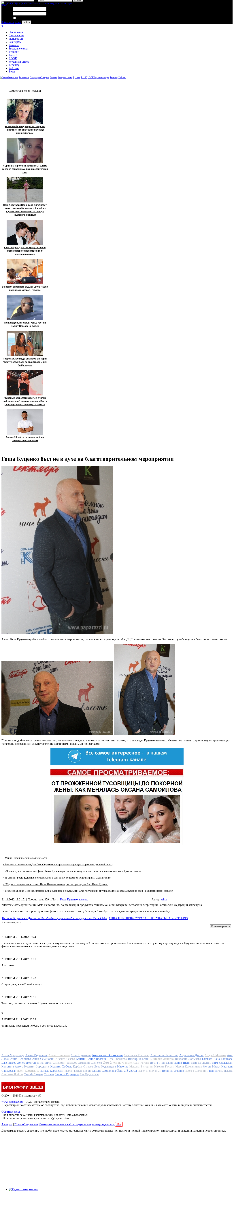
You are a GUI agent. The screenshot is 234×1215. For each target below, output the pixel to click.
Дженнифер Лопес (13, 1062)
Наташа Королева (51, 1070)
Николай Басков (72, 1070)
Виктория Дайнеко (162, 1058)
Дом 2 (107, 1062)
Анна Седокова (20, 1059)
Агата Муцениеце (12, 1055)
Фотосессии (16, 35)
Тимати (49, 1074)
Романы (14, 45)
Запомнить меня (26, 18)
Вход (12, 71)
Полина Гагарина (173, 1070)
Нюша (87, 1070)
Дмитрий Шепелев (90, 1062)
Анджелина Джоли (191, 1055)
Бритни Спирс (85, 1058)
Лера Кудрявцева (105, 1066)
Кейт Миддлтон (201, 1062)
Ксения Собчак (61, 1066)
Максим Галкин (164, 1066)
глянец (83, 899)
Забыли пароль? (11, 22)
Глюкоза (207, 1058)
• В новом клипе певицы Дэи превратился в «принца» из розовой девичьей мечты (57, 864)
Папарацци (16, 38)
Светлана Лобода (12, 1074)
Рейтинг (14, 68)
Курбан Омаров (83, 1066)
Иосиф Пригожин (161, 1062)
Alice (164, 899)
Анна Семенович (43, 1058)
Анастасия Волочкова (107, 1055)
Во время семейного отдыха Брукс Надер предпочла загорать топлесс (25, 288)
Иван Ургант (141, 1062)
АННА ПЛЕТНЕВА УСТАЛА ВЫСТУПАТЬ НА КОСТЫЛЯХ (148, 918)
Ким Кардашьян (222, 1062)
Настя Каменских (28, 1070)
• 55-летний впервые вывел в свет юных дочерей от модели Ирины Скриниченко (57, 877)
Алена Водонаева (36, 1055)
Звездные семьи (19, 48)
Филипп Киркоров (67, 1074)
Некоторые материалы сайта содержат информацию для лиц (80, 1124)
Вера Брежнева (117, 1058)
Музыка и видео (19, 61)
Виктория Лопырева (188, 1058)
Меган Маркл (211, 1066)
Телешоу (14, 64)
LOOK (13, 58)
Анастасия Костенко (137, 1055)
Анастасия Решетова (164, 1055)
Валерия (101, 1058)
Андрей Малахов (215, 1055)
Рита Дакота (225, 1070)
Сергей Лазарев (33, 1074)
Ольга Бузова (126, 1070)
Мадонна (122, 1066)
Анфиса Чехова (65, 1058)
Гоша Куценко (69, 899)
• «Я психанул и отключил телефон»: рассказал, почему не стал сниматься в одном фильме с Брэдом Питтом (72, 871)
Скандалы (15, 41)
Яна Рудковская (89, 1074)
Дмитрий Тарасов (65, 1062)
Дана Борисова (223, 1058)
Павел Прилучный (149, 1070)
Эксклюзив (16, 32)
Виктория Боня (138, 1059)
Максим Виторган (141, 1066)
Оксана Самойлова (104, 1070)
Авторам (6, 1124)
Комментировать (220, 926)
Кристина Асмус (12, 1066)
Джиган (31, 1062)
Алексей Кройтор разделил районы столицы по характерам (25, 439)
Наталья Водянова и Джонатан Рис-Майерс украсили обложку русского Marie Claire (54, 918)
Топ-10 (13, 55)
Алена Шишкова (59, 1055)
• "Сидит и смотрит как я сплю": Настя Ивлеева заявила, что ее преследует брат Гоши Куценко (55, 884)
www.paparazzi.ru (12, 1101)
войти (27, 22)
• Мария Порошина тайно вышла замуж (25, 858)
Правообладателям (26, 1124)
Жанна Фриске (122, 1062)
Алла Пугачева (81, 1055)
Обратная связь (10, 1111)
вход (4, 4)
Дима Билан (44, 1062)
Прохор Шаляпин (196, 1070)
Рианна (212, 1070)
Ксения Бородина (36, 1066)
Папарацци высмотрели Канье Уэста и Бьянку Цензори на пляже (25, 324)
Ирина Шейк (182, 1062)
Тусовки (14, 51)
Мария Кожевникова (189, 1066)
